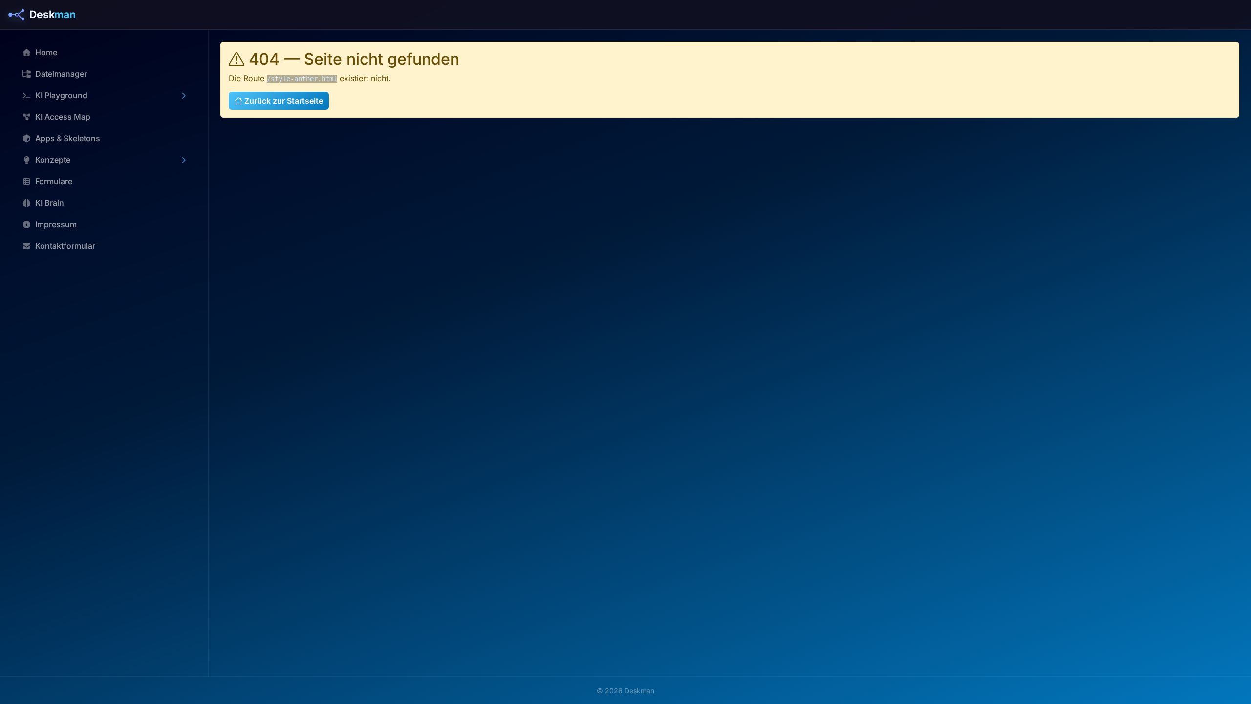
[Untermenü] (184, 95)
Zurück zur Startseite (282, 101)
